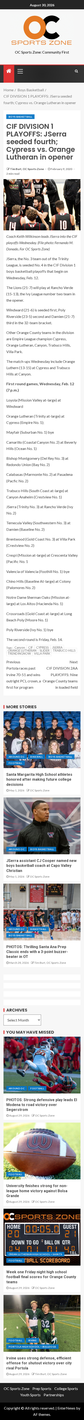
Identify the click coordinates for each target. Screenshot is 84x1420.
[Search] (76, 71)
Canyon (19, 647)
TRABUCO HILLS (64, 650)
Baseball (36, 756)
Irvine (32, 1340)
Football (15, 763)
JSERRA (57, 647)
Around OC (16, 756)
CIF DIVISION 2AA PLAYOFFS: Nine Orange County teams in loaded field (60, 674)
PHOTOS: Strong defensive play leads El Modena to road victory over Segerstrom (41, 1105)
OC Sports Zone (39, 790)
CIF (30, 647)
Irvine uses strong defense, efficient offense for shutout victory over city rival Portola (39, 1363)
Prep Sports (41, 1388)
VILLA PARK (42, 653)
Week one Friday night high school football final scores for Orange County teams (41, 1277)
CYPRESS (42, 647)
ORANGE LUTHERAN (22, 650)
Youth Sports (30, 1395)
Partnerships (54, 1395)
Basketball (38, 929)
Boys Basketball (20, 116)
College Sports (66, 1388)
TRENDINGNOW (19, 653)
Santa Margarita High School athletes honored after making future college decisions (39, 779)
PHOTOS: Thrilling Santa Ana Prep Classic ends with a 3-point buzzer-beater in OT (37, 952)
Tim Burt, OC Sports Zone (27, 169)
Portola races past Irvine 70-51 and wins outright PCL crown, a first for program (23, 674)
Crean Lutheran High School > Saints (35, 1254)
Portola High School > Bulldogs (32, 1346)
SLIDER (44, 650)
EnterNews (66, 1408)
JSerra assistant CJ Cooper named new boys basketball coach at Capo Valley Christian (41, 865)
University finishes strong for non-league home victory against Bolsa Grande (36, 1191)
